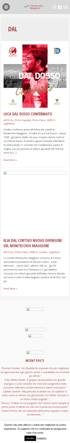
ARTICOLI (9, 120)
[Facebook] (60, 7)
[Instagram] (54, 7)
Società (43, 252)
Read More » (10, 160)
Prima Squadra (23, 120)
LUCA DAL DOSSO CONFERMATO (28, 114)
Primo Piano (39, 120)
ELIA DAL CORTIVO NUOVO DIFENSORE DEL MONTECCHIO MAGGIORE (33, 243)
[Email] (66, 7)
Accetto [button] (30, 438)
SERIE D (51, 120)
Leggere (41, 438)
